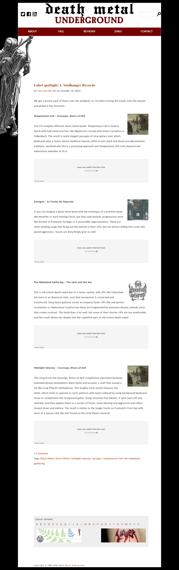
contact (147, 31)
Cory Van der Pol (46, 91)
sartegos (97, 458)
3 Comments (41, 453)
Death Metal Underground (71, 565)
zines (118, 31)
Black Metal (47, 458)
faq (60, 31)
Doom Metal (63, 458)
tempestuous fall (113, 458)
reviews (89, 31)
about (32, 31)
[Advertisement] (93, 59)
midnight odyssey (81, 458)
